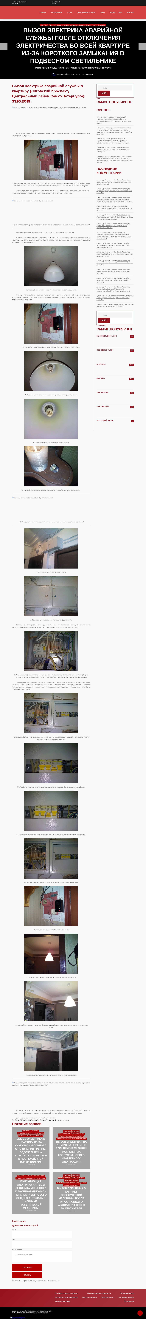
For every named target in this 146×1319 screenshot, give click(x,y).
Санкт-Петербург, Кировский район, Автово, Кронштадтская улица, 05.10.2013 (114, 191)
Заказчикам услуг (107, 1297)
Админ (99, 296)
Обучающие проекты (126, 1297)
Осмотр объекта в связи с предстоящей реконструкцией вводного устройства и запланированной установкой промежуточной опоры (114, 120)
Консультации (103, 406)
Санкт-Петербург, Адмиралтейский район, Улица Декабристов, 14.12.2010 (113, 280)
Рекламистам (129, 1301)
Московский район (105, 350)
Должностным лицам (62, 1301)
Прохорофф (101, 232)
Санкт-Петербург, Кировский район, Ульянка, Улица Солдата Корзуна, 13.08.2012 (115, 263)
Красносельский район (107, 336)
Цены (120, 12)
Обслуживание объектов (86, 12)
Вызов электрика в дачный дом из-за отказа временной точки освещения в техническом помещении (113, 149)
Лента (102, 12)
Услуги (69, 12)
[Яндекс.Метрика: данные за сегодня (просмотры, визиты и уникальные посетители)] (17, 1318)
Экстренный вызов (105, 420)
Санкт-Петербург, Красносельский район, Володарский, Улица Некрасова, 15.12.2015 (113, 226)
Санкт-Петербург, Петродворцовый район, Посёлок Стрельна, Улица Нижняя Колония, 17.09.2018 (115, 217)
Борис (99, 304)
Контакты (130, 12)
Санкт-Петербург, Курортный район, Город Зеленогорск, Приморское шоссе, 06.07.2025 (115, 254)
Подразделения (56, 12)
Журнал (113, 12)
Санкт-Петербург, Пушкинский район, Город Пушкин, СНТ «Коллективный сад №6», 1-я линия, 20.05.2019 (113, 289)
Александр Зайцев (63, 74)
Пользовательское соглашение (66, 1293)
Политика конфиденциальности (99, 1293)
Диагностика (102, 392)
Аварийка (101, 378)
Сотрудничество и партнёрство (66, 1297)
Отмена (27, 1275)
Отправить (27, 1267)
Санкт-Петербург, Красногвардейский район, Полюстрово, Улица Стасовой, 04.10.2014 (113, 245)
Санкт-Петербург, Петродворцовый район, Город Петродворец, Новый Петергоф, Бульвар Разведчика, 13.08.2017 (114, 199)
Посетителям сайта (89, 1297)
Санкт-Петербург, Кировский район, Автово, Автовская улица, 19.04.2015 (115, 305)
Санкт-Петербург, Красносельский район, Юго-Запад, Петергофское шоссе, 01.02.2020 (114, 182)
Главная (43, 12)
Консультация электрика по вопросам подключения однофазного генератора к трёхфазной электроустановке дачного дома (113, 141)
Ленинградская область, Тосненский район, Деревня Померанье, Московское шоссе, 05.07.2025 (115, 298)
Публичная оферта (127, 1293)
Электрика (101, 364)
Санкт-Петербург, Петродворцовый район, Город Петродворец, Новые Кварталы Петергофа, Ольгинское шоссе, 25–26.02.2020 (114, 235)
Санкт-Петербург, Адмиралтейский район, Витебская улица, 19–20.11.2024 (113, 271)
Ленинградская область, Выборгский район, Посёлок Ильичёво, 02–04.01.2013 (115, 208)
